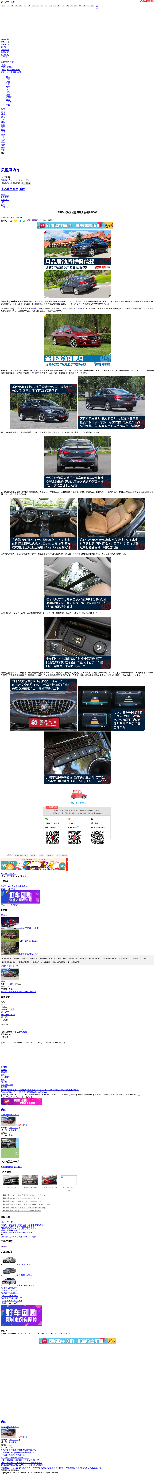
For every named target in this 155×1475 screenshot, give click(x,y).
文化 (3, 137)
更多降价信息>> (8, 1015)
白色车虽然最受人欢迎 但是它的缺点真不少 (19, 1228)
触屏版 (4, 47)
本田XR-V (6, 1298)
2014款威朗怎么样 (74, 962)
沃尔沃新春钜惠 (30, 1187)
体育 (3, 119)
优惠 (8, 92)
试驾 (8, 79)
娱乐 (3, 117)
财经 (3, 114)
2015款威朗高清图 (23, 962)
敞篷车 (4, 1087)
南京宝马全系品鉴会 (69, 1189)
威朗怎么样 (33, 958)
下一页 (6, 874)
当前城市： (6, 1009)
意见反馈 (85, 1468)
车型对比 (5, 55)
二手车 (9, 102)
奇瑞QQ (36, 1092)
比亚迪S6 (15, 1092)
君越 (144, 370)
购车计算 (5, 52)
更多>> (4, 915)
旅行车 (4, 1082)
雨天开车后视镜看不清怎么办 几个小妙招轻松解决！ (23, 1225)
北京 (13, 2)
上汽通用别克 (9, 189)
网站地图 (17, 72)
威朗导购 (52, 958)
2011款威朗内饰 (37, 962)
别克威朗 (33, 855)
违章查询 (5, 50)
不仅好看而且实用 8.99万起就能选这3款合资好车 (22, 1465)
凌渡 (4, 1288)
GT (82, 308)
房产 (3, 127)
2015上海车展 (7, 67)
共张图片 (21, 1125)
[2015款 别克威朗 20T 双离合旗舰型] (77, 297)
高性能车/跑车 (7, 1085)
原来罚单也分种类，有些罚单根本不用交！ (19, 1236)
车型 (8, 84)
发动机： (5, 1133)
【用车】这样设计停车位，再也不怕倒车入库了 (22, 1201)
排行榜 (4, 57)
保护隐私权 (60, 1468)
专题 (4, 70)
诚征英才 (51, 1468)
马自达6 (41, 1090)
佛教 (3, 150)
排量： (4, 987)
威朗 (22, 189)
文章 (3, 205)
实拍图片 (5, 200)
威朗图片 (16, 958)
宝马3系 (18, 1090)
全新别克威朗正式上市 (29, 928)
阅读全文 (12, 874)
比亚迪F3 (71, 1090)
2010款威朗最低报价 (8, 962)
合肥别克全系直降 (49, 1187)
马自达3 (4, 1092)
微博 (7, 62)
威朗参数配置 (6, 958)
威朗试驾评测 (61, 958)
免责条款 (69, 1468)
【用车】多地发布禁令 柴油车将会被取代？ (20, 1198)
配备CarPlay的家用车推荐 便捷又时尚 (21, 1452)
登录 (3, 72)
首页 (3, 109)
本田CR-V (6, 1301)
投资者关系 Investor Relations (27, 1468)
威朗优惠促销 (73, 958)
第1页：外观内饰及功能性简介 (14, 886)
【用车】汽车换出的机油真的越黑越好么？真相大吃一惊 (26, 1204)
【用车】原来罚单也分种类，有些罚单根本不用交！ (24, 1208)
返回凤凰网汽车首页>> (11, 966)
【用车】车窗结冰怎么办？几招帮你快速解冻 (21, 1211)
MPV (3, 1080)
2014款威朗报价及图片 (108, 958)
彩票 (3, 148)
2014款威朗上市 (136, 958)
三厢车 (4, 1070)
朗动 (10, 1092)
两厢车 (4, 1072)
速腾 (18, 1264)
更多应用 (5, 39)
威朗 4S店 (83, 958)
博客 (3, 145)
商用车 (17, 70)
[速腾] (9, 1264)
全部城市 (97, 6)
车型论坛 (5, 207)
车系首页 (5, 195)
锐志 (53, 1090)
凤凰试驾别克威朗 (21, 855)
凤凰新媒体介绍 (8, 1468)
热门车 (4, 1067)
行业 (8, 105)
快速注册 (9, 72)
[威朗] (10, 979)
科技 (3, 130)
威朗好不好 (43, 958)
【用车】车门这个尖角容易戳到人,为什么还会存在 (23, 1195)
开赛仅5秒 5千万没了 (10, 1230)
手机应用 (5, 44)
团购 (8, 95)
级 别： (5, 1130)
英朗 (79, 308)
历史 (3, 140)
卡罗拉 (64, 1090)
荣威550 (43, 1092)
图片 (8, 87)
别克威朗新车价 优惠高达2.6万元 (15, 1455)
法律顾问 (77, 1468)
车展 (4, 65)
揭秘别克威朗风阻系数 (29, 954)
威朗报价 (24, 958)
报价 (8, 89)
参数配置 (5, 197)
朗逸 (18, 1275)
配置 (20, 1167)
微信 (12, 62)
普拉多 (58, 1090)
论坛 (8, 100)
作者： (4, 905)
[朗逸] (9, 1275)
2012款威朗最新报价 (59, 962)
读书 (3, 132)
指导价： (5, 1128)
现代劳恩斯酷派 (26, 1092)
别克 (43, 308)
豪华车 (4, 1075)
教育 (3, 135)
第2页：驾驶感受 (8, 889)
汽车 (3, 125)
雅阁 (3, 1090)
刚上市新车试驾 (62, 855)
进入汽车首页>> (8, 1222)
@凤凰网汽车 (14, 905)
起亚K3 (24, 1090)
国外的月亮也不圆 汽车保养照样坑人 (16, 1232)
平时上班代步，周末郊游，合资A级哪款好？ (20, 1460)
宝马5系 (48, 1090)
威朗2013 (47, 962)
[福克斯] (9, 1285)
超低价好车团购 (147, 1)
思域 (29, 1090)
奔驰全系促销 (10, 1187)
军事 (3, 142)
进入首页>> (14, 1115)
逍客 (4, 1296)
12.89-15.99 (13, 1128)
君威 (7, 1090)
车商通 (10, 70)
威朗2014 (146, 958)
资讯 (3, 112)
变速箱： (5, 989)
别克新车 (50, 855)
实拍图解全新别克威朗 (29, 941)
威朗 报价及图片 (93, 958)
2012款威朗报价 (123, 958)
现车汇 (9, 97)
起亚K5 (34, 1090)
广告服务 (43, 1468)
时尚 (3, 122)
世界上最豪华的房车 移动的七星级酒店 (17, 1227)
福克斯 (19, 1285)
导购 (8, 82)
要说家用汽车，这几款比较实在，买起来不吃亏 (21, 1463)
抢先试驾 (20, 180)
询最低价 (5, 1115)
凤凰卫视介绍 (95, 1468)
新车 (8, 77)
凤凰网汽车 (10, 170)
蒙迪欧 (12, 1090)
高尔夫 (5, 1293)
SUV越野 (5, 1077)
